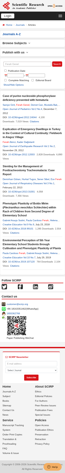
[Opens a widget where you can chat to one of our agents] (52, 467)
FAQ (4, 448)
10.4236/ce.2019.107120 (21, 261)
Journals (20, 25)
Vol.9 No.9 (28, 224)
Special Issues (42, 414)
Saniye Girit (9, 105)
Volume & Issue (10, 453)
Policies (40, 420)
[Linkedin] (35, 286)
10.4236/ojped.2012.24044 (22, 117)
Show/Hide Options (14, 84)
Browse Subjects (15, 43)
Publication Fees (43, 410)
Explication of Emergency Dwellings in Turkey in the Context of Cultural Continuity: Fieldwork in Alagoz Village (32, 133)
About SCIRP (44, 386)
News (5, 414)
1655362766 (13, 313)
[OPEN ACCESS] (55, 5)
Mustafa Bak (50, 105)
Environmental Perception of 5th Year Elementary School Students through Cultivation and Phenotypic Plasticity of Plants (32, 244)
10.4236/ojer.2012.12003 (21, 154)
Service (7, 420)
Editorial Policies (43, 396)
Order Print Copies (12, 434)
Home (9, 25)
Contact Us (8, 410)
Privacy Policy (42, 443)
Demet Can (37, 105)
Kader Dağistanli (25, 142)
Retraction (40, 439)
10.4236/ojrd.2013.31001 (21, 191)
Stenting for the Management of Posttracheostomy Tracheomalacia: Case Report (29, 170)
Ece (56, 179)
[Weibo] (50, 286)
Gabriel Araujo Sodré (14, 220)
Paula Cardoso (37, 220)
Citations (34, 121)
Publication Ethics (44, 430)
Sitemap (6, 405)
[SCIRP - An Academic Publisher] (23, 5)
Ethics (38, 391)
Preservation (41, 434)
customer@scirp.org (17, 304)
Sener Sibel (43, 179)
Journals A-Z (9, 391)
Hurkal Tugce (29, 179)
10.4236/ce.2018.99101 (20, 228)
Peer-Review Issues (45, 405)
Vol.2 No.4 (36, 109)
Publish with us (14, 52)
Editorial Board (43, 80)
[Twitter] (4, 286)
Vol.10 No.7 (29, 257)
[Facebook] (20, 286)
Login (7, 16)
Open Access (42, 425)
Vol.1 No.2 (49, 146)
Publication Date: (16, 71)
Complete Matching (18, 80)
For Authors (41, 401)
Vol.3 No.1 (49, 183)
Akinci (9, 142)
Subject (6, 396)
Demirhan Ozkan (11, 179)
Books (5, 401)
